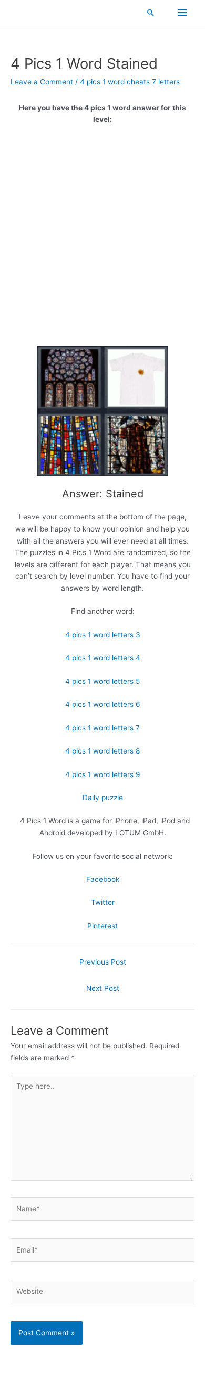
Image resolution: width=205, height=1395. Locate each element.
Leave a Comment (42, 82)
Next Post (102, 988)
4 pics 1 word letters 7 (102, 728)
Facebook (102, 879)
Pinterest (102, 926)
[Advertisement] (102, 239)
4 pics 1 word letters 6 (102, 704)
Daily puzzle (103, 797)
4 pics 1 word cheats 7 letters (130, 82)
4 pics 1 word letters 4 (102, 658)
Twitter (103, 902)
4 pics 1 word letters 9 (102, 774)
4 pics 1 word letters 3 (102, 634)
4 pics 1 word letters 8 (102, 751)
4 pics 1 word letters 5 (102, 681)
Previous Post (102, 962)
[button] (151, 12)
